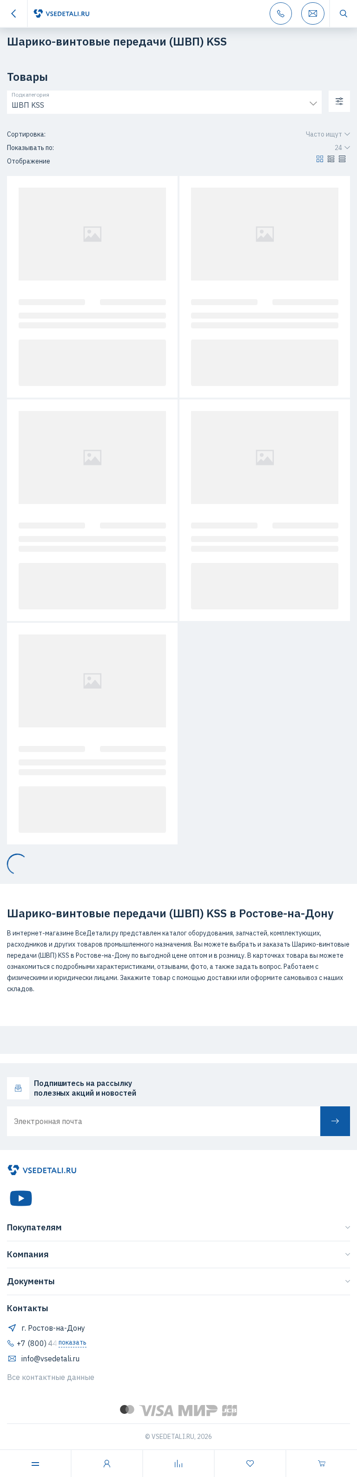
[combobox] (164, 103)
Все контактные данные (50, 1377)
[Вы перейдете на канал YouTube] (21, 1198)
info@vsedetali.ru (50, 1358)
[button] (320, 161)
